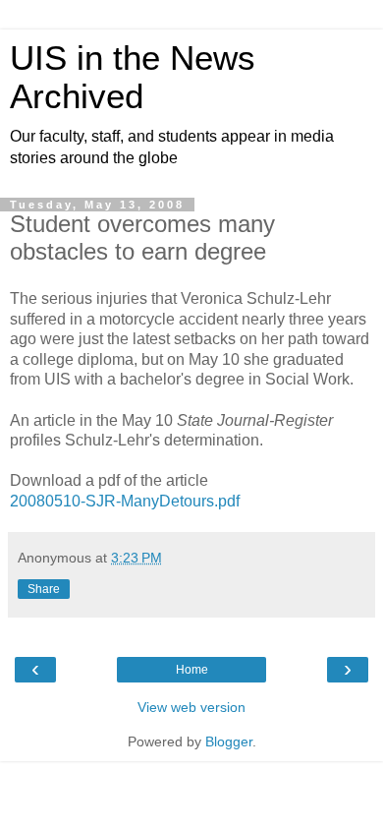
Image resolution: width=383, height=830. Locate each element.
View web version (191, 707)
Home (192, 670)
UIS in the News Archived (132, 77)
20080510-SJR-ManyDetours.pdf (125, 501)
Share (43, 589)
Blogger (228, 741)
